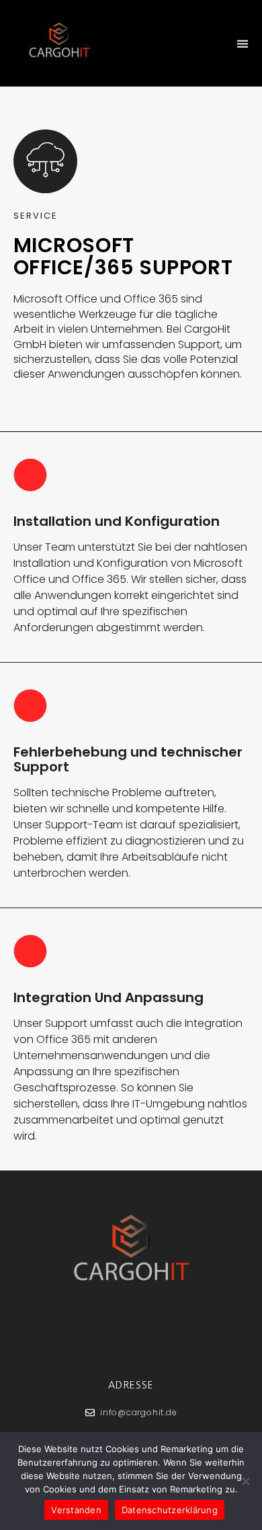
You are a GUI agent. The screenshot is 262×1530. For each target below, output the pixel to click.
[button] (242, 43)
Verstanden (76, 1510)
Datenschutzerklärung (170, 1510)
